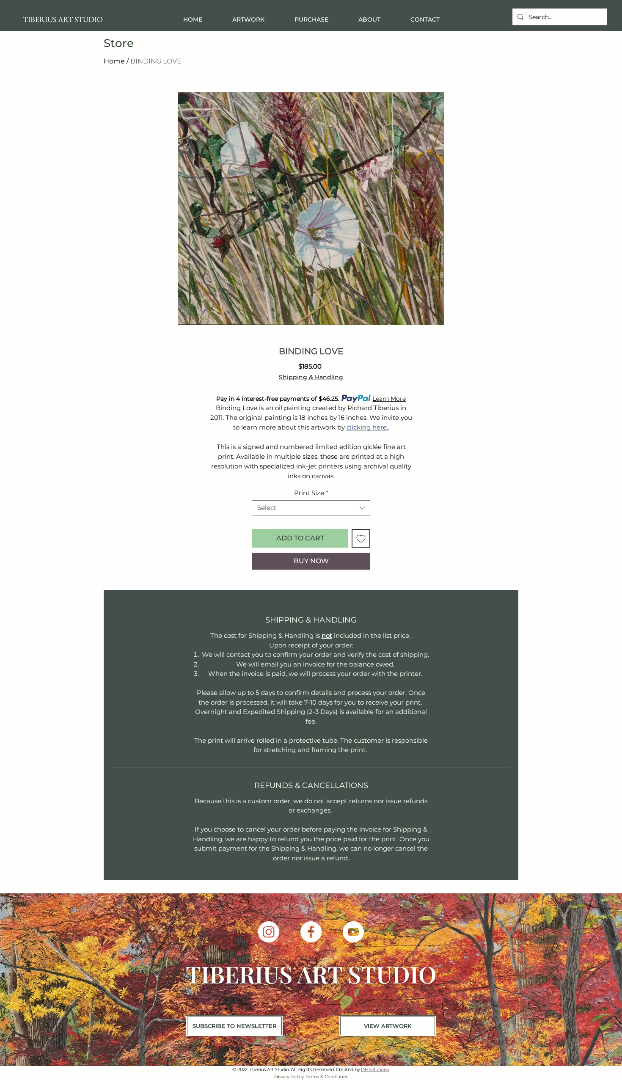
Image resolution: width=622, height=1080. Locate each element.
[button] (311, 19)
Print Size (311, 493)
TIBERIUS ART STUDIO (63, 19)
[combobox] (311, 507)
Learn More (389, 398)
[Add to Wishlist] (361, 538)
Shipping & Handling (311, 377)
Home (114, 61)
